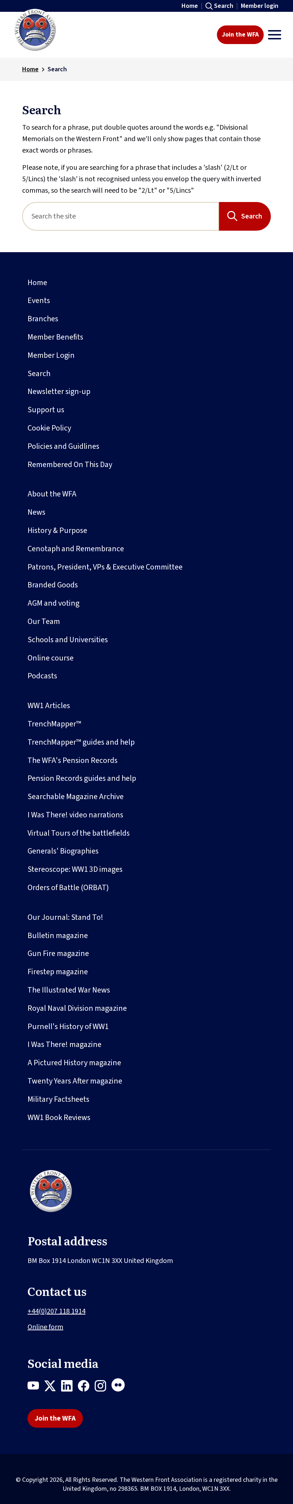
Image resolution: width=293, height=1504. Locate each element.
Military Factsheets (58, 1099)
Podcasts (42, 676)
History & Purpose (57, 530)
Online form (45, 1327)
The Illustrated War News (69, 990)
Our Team (44, 621)
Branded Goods (53, 585)
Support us (46, 409)
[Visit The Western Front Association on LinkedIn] (69, 1387)
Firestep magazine (58, 971)
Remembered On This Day (70, 464)
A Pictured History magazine (74, 1062)
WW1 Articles (49, 705)
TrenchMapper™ (54, 724)
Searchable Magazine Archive (76, 796)
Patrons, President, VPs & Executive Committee (105, 567)
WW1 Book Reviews (59, 1117)
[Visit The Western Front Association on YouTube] (36, 1387)
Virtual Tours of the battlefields (79, 833)
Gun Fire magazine (58, 953)
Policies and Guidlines (63, 446)
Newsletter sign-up (59, 391)
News (36, 512)
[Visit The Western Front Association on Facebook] (86, 1387)
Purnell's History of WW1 (68, 1026)
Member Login (51, 355)
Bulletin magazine (58, 935)
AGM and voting (53, 603)
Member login (259, 5)
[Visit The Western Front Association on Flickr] (120, 1387)
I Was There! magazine (64, 1044)
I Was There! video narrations (75, 815)
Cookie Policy (49, 428)
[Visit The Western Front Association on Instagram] (103, 1387)
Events (39, 300)
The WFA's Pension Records (73, 760)
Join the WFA (240, 34)
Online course (51, 658)
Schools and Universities (68, 639)
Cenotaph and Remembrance (76, 548)
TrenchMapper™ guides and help (81, 742)
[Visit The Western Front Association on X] (52, 1387)
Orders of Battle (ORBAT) (68, 887)
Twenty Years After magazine (75, 1081)
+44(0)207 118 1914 (56, 1311)
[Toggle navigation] (274, 34)
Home (190, 5)
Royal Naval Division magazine (77, 1008)
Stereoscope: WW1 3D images (75, 869)
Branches (43, 319)
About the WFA (52, 494)
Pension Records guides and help (82, 778)
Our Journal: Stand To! (65, 917)
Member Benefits (55, 337)
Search (223, 5)
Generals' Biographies (63, 851)
